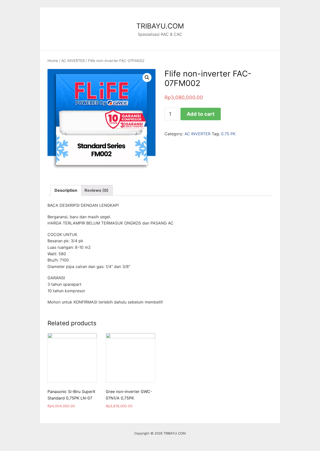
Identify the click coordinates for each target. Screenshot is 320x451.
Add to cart (200, 114)
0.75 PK (228, 133)
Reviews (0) (96, 190)
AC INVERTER (73, 60)
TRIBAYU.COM (160, 26)
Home (53, 60)
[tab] (66, 190)
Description (65, 190)
